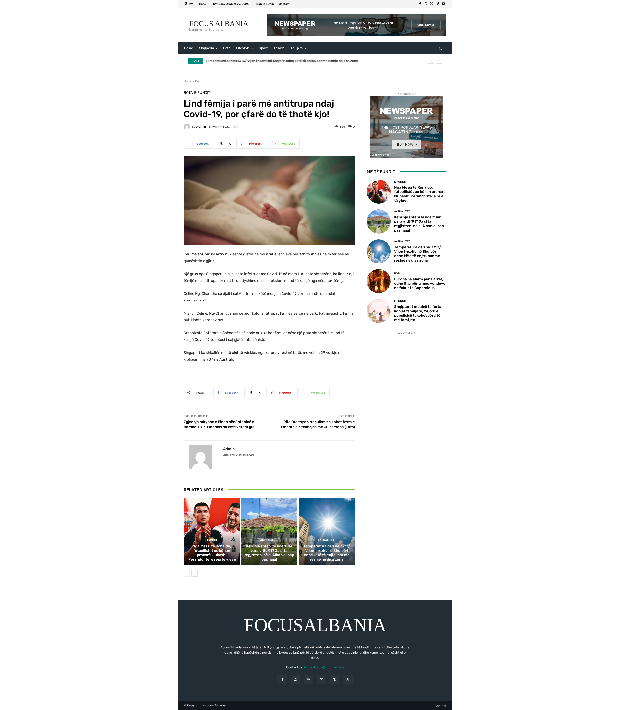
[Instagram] (426, 4)
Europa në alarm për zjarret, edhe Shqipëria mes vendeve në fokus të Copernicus (269, 61)
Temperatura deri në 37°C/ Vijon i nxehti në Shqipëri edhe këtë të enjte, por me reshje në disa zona (326, 553)
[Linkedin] (308, 679)
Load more (404, 333)
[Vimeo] (438, 4)
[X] (432, 4)
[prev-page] (187, 573)
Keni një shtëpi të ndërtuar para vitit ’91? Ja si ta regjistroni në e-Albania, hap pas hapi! (269, 553)
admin (201, 126)
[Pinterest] (321, 679)
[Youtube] (443, 4)
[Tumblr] (334, 679)
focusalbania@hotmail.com (324, 667)
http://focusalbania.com (238, 455)
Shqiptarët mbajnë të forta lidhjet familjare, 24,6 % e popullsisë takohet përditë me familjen (417, 313)
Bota (198, 81)
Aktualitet (268, 540)
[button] (440, 48)
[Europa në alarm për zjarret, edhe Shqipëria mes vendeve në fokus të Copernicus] (379, 281)
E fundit (202, 93)
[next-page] (194, 573)
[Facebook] (420, 4)
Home (188, 81)
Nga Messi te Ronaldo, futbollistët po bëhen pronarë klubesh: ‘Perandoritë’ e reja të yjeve (211, 553)
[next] (439, 61)
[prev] (431, 61)
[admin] (187, 127)
